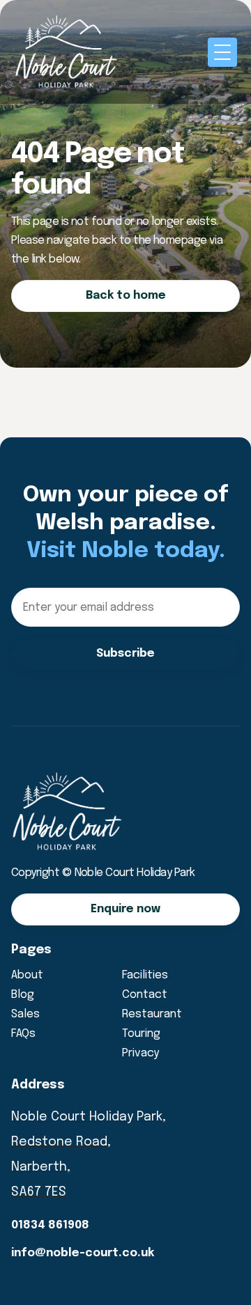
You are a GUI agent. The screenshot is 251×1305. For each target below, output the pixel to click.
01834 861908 (50, 1225)
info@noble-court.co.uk (82, 1253)
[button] (222, 52)
